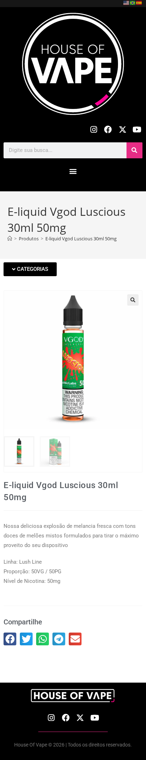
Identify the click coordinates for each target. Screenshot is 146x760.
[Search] (134, 150)
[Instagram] (93, 129)
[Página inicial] (9, 238)
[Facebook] (108, 129)
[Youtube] (136, 129)
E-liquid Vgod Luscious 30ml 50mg (81, 238)
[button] (73, 171)
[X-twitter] (122, 129)
